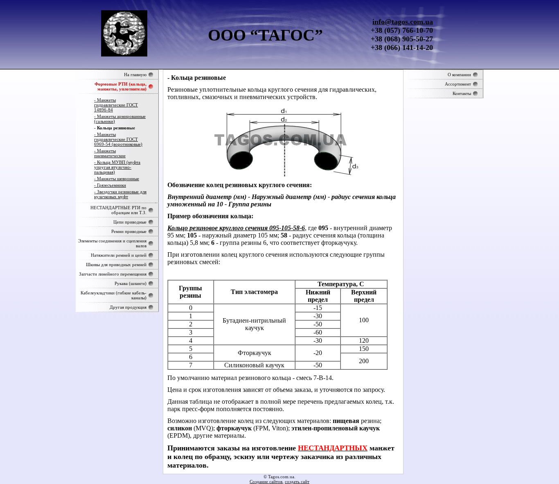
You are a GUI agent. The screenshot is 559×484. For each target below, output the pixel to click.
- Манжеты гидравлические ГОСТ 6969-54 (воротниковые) (118, 139)
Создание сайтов (266, 481)
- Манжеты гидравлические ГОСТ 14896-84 (116, 104)
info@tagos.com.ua (402, 22)
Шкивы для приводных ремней (116, 264)
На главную (135, 74)
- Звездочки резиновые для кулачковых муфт (120, 194)
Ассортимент (458, 83)
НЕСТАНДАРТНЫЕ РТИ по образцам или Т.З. (118, 210)
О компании (459, 74)
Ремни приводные (129, 231)
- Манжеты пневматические (110, 153)
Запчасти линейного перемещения (113, 273)
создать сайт (297, 481)
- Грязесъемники (110, 185)
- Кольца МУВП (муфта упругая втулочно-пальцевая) (117, 167)
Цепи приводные (130, 221)
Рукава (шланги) (131, 283)
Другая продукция (128, 307)
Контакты (462, 93)
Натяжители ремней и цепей (119, 255)
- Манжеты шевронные (116, 178)
